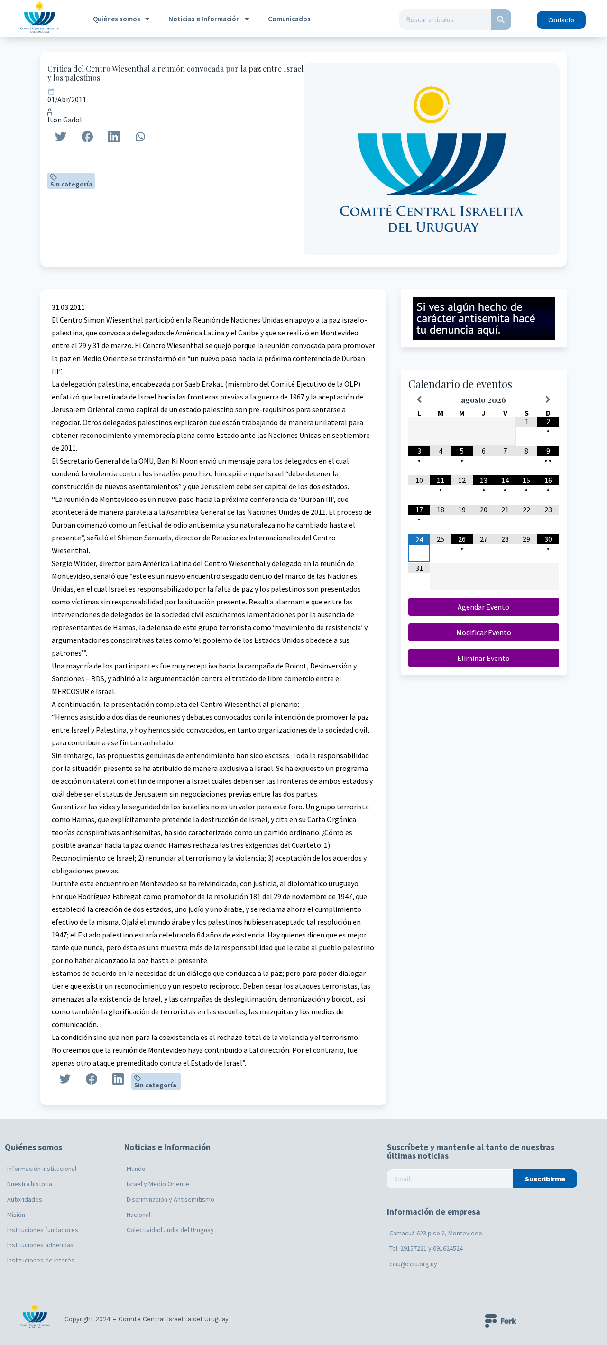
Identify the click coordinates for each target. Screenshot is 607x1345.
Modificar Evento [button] (483, 632)
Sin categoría (71, 184)
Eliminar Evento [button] (483, 658)
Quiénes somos (116, 18)
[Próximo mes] (548, 399)
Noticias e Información (204, 18)
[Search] (501, 19)
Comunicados (289, 18)
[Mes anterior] (419, 399)
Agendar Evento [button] (483, 607)
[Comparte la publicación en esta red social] (60, 136)
